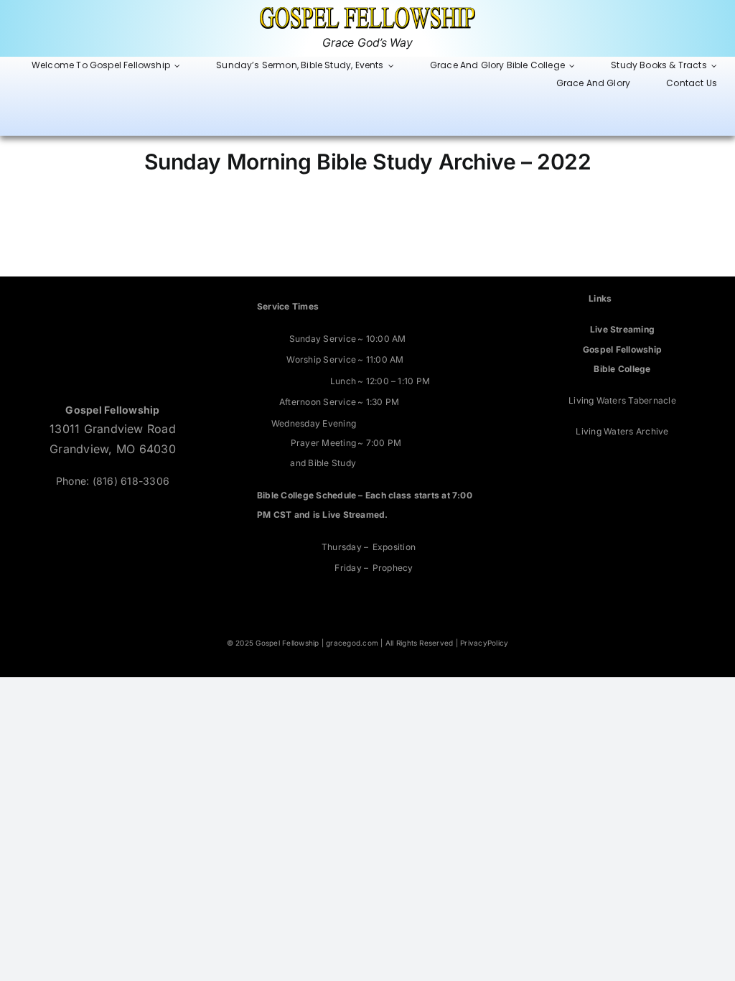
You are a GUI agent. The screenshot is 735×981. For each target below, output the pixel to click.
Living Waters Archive (622, 431)
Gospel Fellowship (622, 349)
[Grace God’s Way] (367, 13)
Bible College (622, 368)
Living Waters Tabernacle (622, 400)
